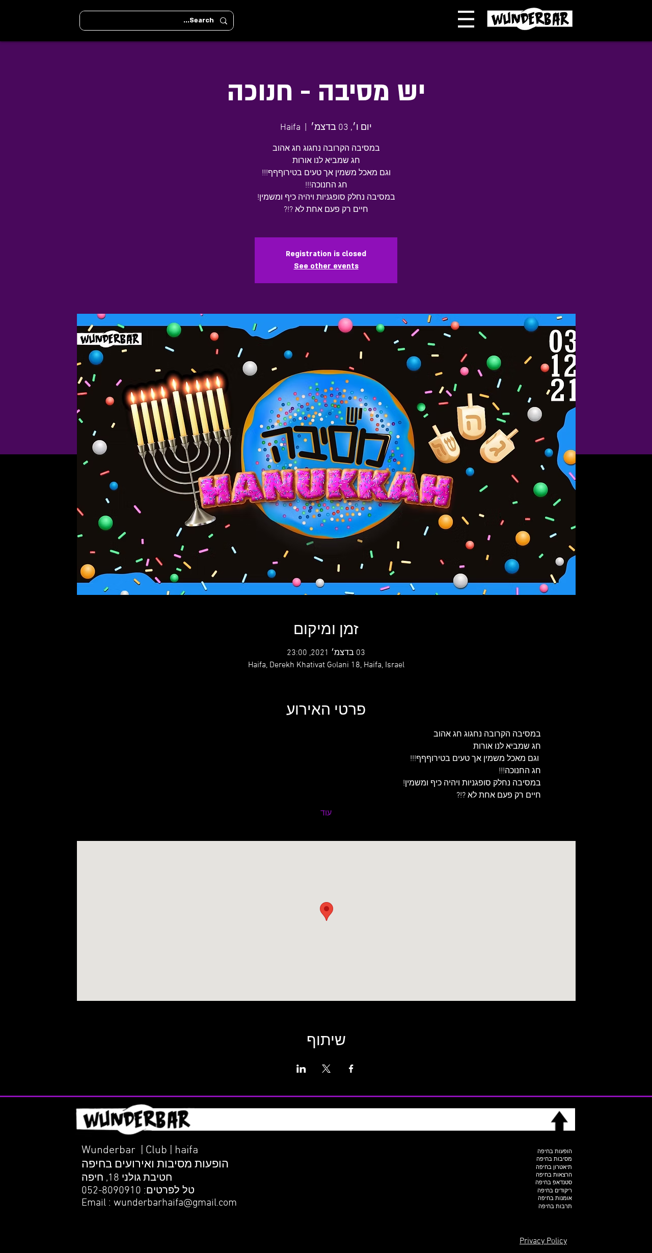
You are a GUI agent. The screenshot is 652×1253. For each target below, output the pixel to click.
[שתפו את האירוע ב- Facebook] (351, 1069)
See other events (326, 266)
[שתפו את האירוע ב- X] (326, 1069)
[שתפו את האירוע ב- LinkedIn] (301, 1069)
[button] (466, 19)
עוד (326, 813)
